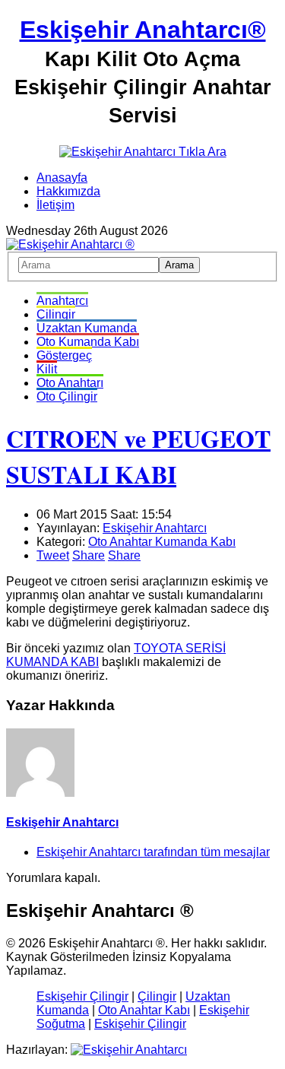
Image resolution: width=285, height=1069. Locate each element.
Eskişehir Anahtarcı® (143, 29)
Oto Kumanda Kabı (87, 341)
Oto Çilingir (66, 396)
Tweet (52, 555)
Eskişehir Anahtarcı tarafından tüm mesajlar (153, 851)
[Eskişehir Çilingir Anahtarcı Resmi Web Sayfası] (70, 244)
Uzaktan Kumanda (86, 328)
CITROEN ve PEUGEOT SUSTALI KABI (138, 456)
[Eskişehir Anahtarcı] (129, 1049)
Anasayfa (61, 177)
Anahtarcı (62, 300)
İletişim (55, 204)
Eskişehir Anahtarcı (155, 528)
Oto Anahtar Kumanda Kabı (162, 541)
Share (88, 555)
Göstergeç (64, 355)
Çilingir (55, 314)
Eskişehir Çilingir (82, 996)
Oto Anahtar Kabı (144, 1010)
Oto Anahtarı (69, 382)
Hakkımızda (68, 191)
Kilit (46, 369)
